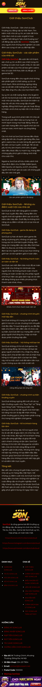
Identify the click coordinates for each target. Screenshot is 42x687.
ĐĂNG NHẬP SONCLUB (14, 631)
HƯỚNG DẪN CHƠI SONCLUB (17, 647)
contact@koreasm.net (20, 666)
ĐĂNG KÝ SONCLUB (13, 627)
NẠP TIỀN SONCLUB (13, 635)
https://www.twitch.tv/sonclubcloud (21, 538)
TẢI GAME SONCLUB (13, 643)
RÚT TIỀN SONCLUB (13, 639)
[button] (3, 4)
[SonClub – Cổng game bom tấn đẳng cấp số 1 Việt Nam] (21, 4)
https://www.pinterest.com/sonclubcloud (21, 548)
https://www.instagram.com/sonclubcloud (21, 543)
